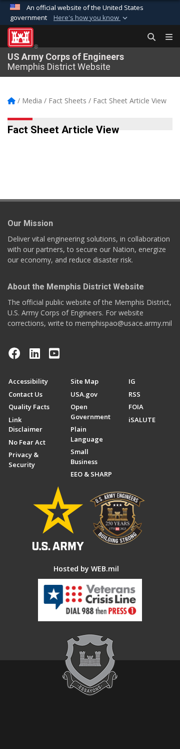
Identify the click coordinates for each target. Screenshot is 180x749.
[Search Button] (148, 37)
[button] (92, 18)
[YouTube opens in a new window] (54, 353)
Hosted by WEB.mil (86, 568)
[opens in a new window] (35, 353)
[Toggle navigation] (165, 37)
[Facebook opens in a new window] (14, 353)
